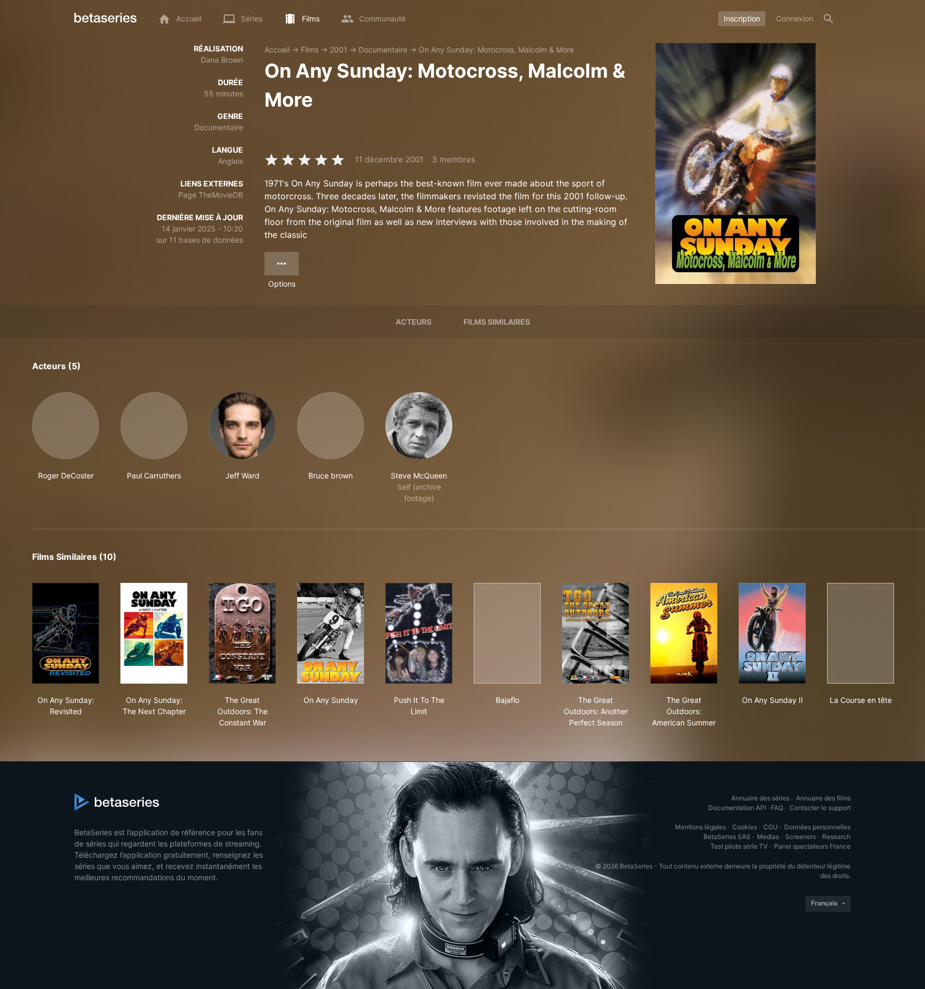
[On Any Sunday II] (772, 633)
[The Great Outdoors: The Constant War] (242, 633)
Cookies (744, 827)
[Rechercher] (828, 18)
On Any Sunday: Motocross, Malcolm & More (496, 49)
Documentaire (383, 49)
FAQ (777, 808)
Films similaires (497, 321)
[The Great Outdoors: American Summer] (683, 633)
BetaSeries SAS (726, 837)
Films (310, 49)
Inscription (742, 18)
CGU (770, 827)
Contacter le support (820, 808)
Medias (768, 837)
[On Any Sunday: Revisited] (65, 633)
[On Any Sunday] (330, 633)
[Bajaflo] (507, 633)
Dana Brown (222, 59)
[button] (65, 448)
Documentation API (737, 808)
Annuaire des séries (760, 798)
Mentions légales (700, 827)
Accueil (277, 49)
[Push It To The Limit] (418, 633)
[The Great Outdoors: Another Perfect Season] (595, 633)
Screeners (800, 837)
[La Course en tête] (860, 633)
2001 (338, 49)
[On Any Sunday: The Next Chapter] (153, 633)
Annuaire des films (823, 798)
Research (836, 837)
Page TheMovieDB (210, 194)
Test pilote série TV (739, 846)
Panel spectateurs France (812, 846)
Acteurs (413, 321)
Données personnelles (817, 827)
